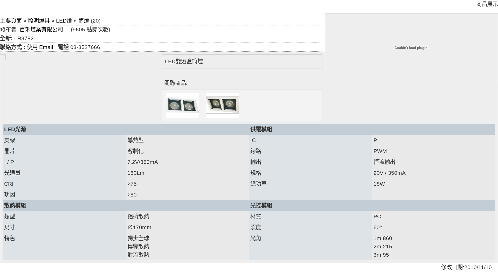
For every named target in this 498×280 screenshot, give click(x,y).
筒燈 (83, 21)
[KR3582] (222, 105)
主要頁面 (11, 21)
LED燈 (64, 21)
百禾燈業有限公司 (41, 29)
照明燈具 (39, 21)
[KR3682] (182, 105)
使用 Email (40, 47)
